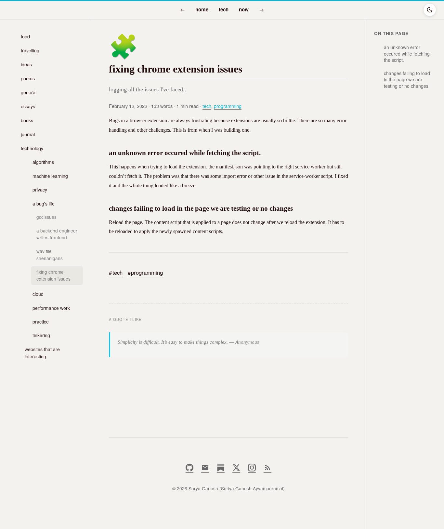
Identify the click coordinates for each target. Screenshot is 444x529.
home (201, 9)
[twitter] (236, 470)
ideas (26, 64)
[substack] (221, 470)
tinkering (41, 335)
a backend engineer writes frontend (56, 234)
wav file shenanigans (49, 254)
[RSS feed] (267, 470)
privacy (40, 189)
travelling (30, 50)
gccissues (46, 217)
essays (28, 106)
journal (28, 134)
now (244, 9)
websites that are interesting (42, 353)
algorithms (43, 162)
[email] (205, 470)
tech (224, 9)
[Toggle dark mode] (429, 9)
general (28, 92)
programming (228, 105)
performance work (51, 308)
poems (28, 78)
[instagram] (252, 470)
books (27, 120)
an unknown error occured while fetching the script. (407, 53)
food (25, 36)
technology (32, 148)
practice (41, 321)
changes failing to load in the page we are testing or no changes (407, 79)
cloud (38, 294)
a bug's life (44, 203)
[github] (189, 470)
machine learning (50, 176)
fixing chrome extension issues (53, 275)
